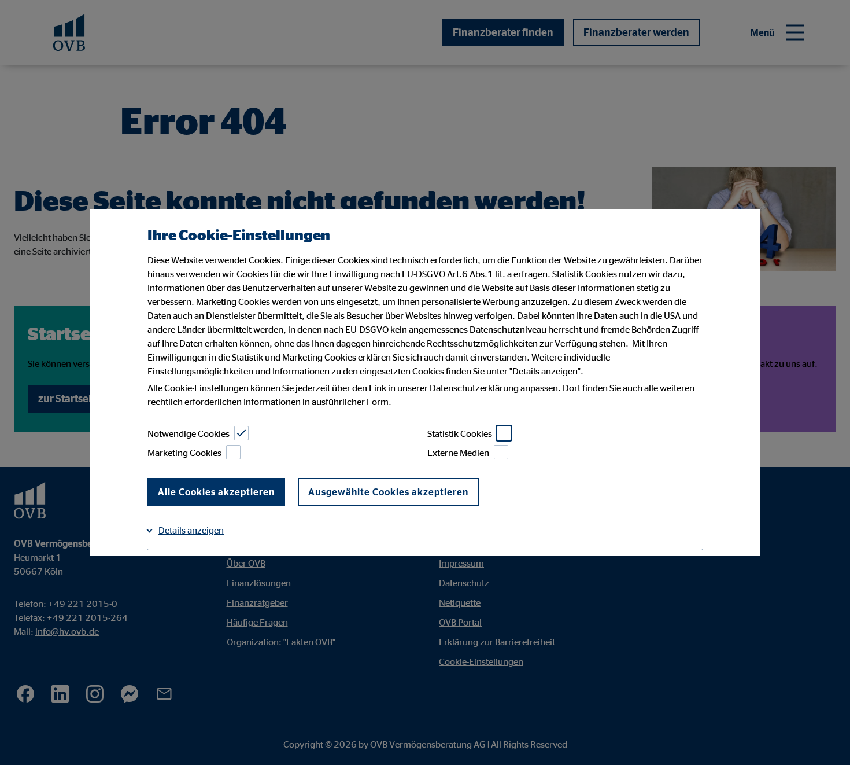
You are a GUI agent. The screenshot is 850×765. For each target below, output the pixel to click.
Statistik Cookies (459, 433)
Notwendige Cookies (188, 433)
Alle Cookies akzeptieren (216, 492)
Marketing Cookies (184, 452)
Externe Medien (458, 452)
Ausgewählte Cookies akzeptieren (388, 492)
